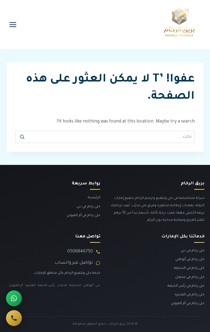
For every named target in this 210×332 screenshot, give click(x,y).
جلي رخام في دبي (88, 207)
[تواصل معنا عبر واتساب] (14, 298)
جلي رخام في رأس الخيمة (186, 286)
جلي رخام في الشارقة (189, 268)
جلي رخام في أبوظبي (190, 259)
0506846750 (80, 251)
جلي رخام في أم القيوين (83, 215)
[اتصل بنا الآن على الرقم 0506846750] (14, 318)
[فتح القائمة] (13, 24)
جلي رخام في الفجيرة (190, 295)
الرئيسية (94, 198)
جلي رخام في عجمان (190, 277)
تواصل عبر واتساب (74, 262)
